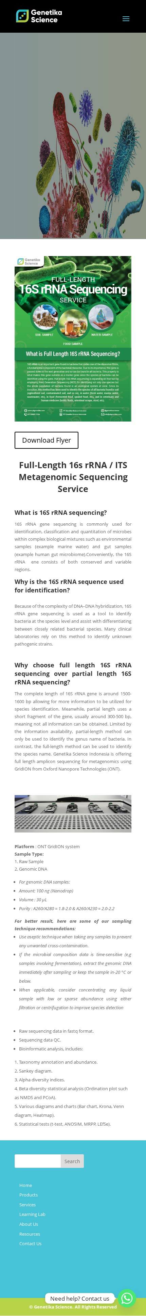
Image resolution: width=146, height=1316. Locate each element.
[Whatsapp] (127, 1298)
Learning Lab (32, 1214)
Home (25, 1185)
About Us (28, 1224)
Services (27, 1205)
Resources (29, 1234)
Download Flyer (46, 440)
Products (28, 1195)
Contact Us (30, 1243)
